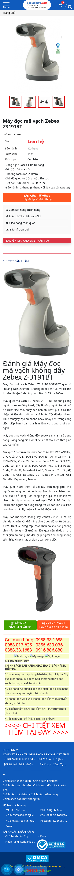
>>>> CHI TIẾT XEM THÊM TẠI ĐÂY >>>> (36, 729)
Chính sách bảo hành (15, 794)
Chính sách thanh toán (17, 781)
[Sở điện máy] (37, 5)
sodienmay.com (53, 866)
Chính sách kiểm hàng (44, 794)
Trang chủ (9, 13)
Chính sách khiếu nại (45, 781)
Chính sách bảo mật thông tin (21, 799)
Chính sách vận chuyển (17, 785)
